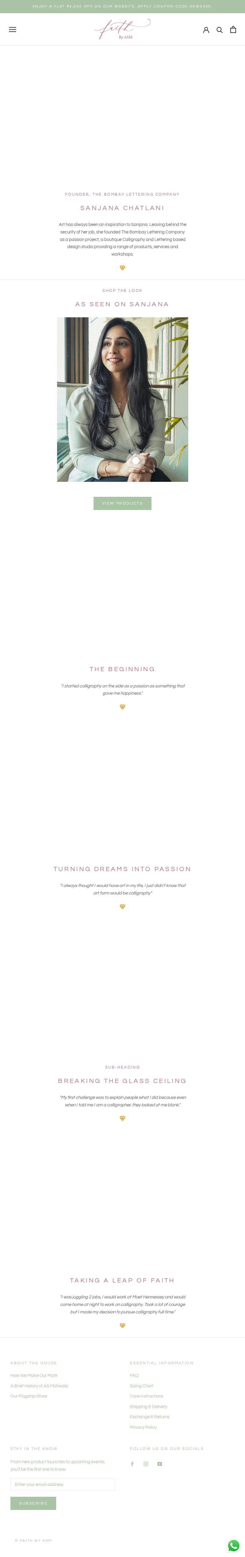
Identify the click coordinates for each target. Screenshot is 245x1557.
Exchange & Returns (149, 1417)
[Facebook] (132, 1464)
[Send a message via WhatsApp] (234, 1546)
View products (122, 503)
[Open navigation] (12, 29)
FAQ (134, 1375)
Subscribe (33, 1503)
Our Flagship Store (28, 1396)
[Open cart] (233, 29)
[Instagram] (146, 1464)
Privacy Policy (143, 1427)
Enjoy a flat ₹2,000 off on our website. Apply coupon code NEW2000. (122, 6)
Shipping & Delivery (148, 1406)
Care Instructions (146, 1396)
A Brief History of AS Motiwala (39, 1386)
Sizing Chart (142, 1386)
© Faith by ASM (33, 1541)
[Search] (220, 29)
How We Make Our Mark (34, 1375)
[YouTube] (159, 1464)
